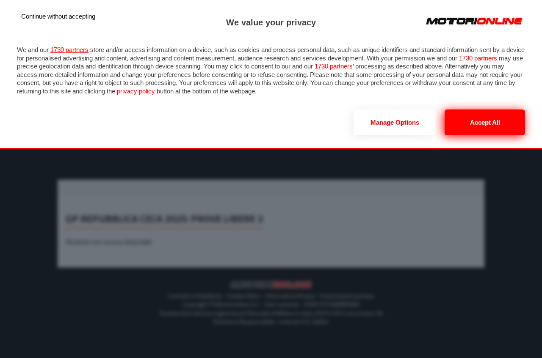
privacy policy (136, 91)
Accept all (485, 122)
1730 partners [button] (69, 49)
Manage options (395, 122)
